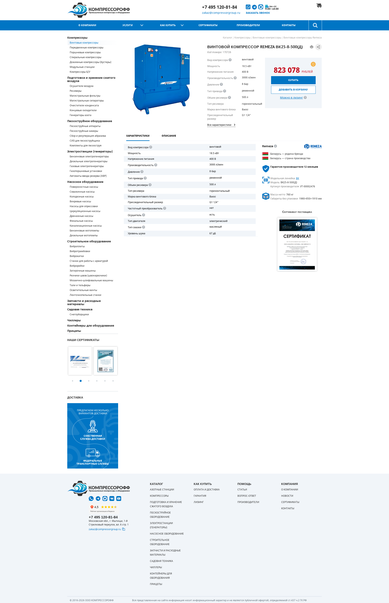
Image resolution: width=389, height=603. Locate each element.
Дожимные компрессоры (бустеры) (90, 62)
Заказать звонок (258, 13)
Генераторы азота (80, 115)
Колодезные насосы (82, 196)
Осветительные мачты (83, 290)
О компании (87, 25)
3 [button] (88, 380)
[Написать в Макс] (105, 498)
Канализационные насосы (86, 226)
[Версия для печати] (311, 47)
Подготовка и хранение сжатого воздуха (91, 79)
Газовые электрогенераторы (87, 166)
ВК (297, 178)
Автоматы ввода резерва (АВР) (88, 176)
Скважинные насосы (82, 192)
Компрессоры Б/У (80, 72)
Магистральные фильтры (85, 96)
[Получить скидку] (313, 64)
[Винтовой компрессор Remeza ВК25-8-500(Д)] (161, 79)
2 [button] (81, 381)
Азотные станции (162, 489)
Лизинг (199, 502)
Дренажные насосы (81, 216)
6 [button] (113, 380)
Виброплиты (77, 246)
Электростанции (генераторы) (90, 151)
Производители (248, 25)
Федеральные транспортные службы (93, 462)
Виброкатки (77, 256)
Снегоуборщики (79, 314)
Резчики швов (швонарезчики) (88, 275)
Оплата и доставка (207, 489)
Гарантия (200, 496)
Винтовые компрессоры (84, 43)
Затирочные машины (83, 271)
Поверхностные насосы (84, 187)
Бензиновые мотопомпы (84, 230)
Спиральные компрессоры (85, 57)
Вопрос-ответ (246, 496)
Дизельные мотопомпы (84, 235)
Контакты (289, 25)
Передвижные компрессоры (86, 47)
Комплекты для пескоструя (86, 145)
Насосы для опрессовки (84, 206)
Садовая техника (79, 309)
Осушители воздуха (81, 86)
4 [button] (96, 380)
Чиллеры (74, 320)
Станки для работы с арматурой (89, 261)
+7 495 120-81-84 (219, 7)
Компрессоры (77, 38)
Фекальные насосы (81, 221)
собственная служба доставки (92, 437)
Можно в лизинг (291, 98)
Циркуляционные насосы (85, 211)
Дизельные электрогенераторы (88, 161)
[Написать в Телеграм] (98, 498)
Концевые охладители (83, 110)
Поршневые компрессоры (85, 52)
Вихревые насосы (80, 201)
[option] (80, 361)
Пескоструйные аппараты (85, 126)
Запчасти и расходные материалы (84, 302)
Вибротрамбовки (80, 251)
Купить (293, 80)
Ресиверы (75, 91)
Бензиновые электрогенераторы (89, 156)
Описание (169, 136)
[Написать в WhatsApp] (91, 498)
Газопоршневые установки (86, 171)
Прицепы (74, 331)
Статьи (242, 489)
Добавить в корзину (293, 90)
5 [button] (105, 380)
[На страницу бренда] (313, 146)
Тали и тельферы (80, 285)
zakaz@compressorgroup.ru (221, 13)
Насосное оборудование (85, 182)
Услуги (128, 25)
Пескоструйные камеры (84, 131)
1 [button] (72, 380)
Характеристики (138, 136)
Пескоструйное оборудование (89, 121)
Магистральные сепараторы (87, 100)
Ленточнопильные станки (85, 295)
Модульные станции (82, 67)
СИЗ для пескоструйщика (85, 141)
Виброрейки (77, 266)
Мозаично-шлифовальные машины (91, 280)
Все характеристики (219, 125)
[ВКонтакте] (111, 498)
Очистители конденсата (84, 105)
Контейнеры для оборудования (90, 326)
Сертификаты (208, 25)
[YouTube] (118, 498)
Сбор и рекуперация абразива (88, 136)
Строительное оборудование (89, 241)
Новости (287, 496)
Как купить (168, 25)
